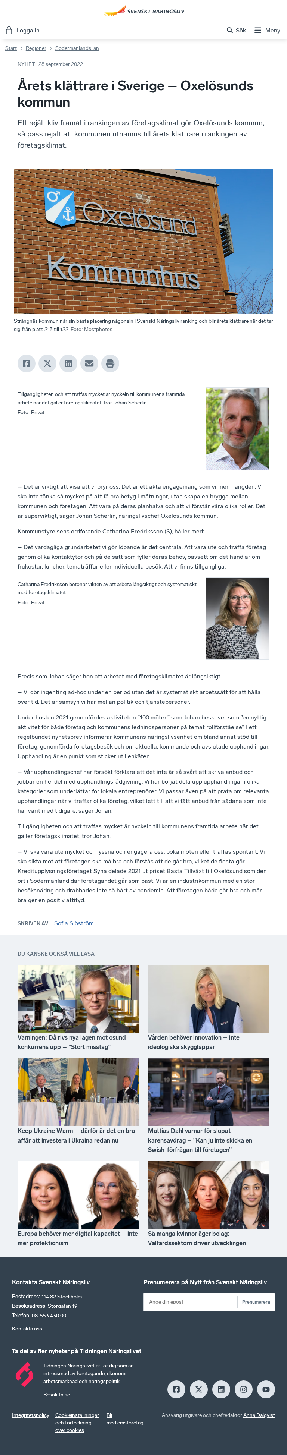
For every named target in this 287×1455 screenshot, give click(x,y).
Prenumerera (256, 1302)
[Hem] (143, 11)
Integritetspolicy (30, 1415)
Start (11, 48)
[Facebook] (27, 363)
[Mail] (89, 363)
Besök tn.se (56, 1395)
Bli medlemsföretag (125, 1419)
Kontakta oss (27, 1329)
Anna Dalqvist (259, 1415)
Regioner (36, 48)
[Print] (110, 363)
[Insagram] (244, 1389)
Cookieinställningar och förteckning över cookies (77, 1422)
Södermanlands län (77, 48)
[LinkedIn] (68, 363)
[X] (47, 363)
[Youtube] (266, 1389)
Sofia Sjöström (74, 923)
